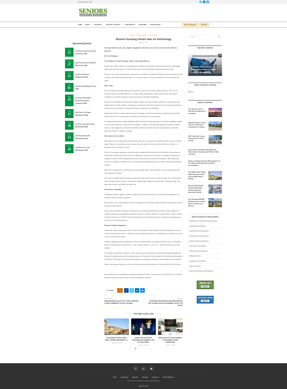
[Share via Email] (142, 290)
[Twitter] (200, 2)
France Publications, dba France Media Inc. (146, 381)
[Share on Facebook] (126, 290)
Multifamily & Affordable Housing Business (203, 221)
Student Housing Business (197, 226)
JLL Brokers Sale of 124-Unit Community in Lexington (197, 111)
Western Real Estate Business (198, 251)
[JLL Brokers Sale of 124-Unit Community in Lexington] (215, 112)
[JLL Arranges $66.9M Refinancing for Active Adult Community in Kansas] (215, 202)
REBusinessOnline (195, 256)
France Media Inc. (168, 377)
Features (97, 24)
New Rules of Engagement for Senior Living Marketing (170, 340)
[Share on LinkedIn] (137, 290)
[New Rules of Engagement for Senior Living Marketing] (170, 326)
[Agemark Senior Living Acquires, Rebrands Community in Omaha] (215, 126)
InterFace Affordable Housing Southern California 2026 (83, 100)
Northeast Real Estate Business (199, 236)
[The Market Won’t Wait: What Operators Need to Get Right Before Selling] (116, 326)
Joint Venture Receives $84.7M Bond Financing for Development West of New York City (203, 152)
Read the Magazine (190, 24)
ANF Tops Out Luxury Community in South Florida (196, 138)
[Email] (207, 2)
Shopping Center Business (197, 261)
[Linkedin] (204, 2)
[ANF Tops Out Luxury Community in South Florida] (215, 139)
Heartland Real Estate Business (199, 231)
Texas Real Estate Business (197, 246)
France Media (155, 24)
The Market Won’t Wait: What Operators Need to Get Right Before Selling (197, 175)
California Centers (195, 266)
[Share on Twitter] (131, 290)
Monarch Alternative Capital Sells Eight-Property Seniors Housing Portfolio (196, 189)
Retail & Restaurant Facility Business (201, 271)
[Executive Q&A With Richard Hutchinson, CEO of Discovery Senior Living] (143, 326)
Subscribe (143, 24)
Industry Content (113, 24)
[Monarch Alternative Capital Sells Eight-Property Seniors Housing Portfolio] (215, 189)
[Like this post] (120, 290)
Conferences (130, 24)
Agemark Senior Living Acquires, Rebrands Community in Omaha (197, 125)
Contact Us (155, 377)
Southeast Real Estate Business (199, 241)
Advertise (145, 377)
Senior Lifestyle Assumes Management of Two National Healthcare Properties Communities (204, 163)
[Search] (219, 36)
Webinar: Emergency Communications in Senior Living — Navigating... (204, 69)
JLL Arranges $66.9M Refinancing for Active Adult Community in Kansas (196, 202)
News (87, 24)
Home (80, 24)
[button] (107, 334)
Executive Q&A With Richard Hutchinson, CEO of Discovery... (143, 340)
